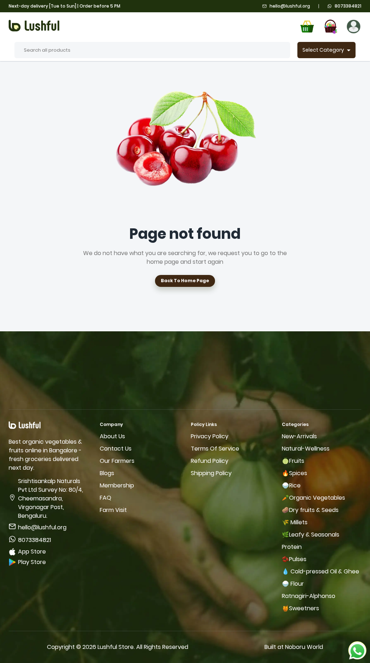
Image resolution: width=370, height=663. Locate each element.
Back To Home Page (185, 280)
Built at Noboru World (293, 647)
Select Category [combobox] (323, 49)
